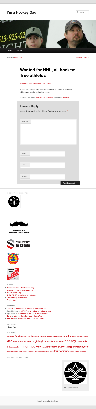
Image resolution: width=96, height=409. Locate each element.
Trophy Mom (11, 300)
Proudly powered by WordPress (48, 401)
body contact (26, 336)
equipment (19, 341)
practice (10, 351)
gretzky (61, 341)
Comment (26, 121)
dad (9, 341)
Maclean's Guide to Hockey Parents (20, 290)
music (44, 347)
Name (25, 153)
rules (20, 351)
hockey (70, 340)
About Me (19, 50)
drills (14, 341)
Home (10, 50)
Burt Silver (11, 318)
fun (32, 341)
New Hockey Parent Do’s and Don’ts (31, 318)
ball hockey (10, 336)
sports (33, 351)
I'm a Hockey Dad (21, 12)
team (48, 351)
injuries (79, 341)
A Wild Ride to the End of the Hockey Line (31, 308)
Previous (78, 57)
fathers (29, 341)
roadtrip (15, 351)
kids (85, 341)
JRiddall (50, 97)
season (25, 351)
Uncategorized (40, 97)
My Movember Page (14, 292)
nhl (48, 346)
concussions (78, 336)
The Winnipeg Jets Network (17, 297)
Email (25, 165)
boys (33, 336)
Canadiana (48, 336)
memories (16, 347)
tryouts (71, 351)
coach (59, 336)
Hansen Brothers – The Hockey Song (20, 288)
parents (75, 346)
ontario (53, 346)
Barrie (18, 336)
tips (52, 351)
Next (86, 57)
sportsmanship (41, 351)
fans (25, 341)
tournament (61, 351)
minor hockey (30, 346)
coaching (68, 336)
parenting (64, 346)
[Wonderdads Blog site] (13, 264)
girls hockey (48, 341)
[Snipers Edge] (19, 249)
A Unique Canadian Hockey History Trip (28, 316)
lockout (10, 347)
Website (24, 176)
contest (85, 336)
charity (54, 336)
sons (29, 351)
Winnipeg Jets (80, 351)
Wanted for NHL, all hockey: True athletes (36, 83)
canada (40, 336)
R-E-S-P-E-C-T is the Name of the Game (21, 295)
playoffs (84, 346)
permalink (66, 97)
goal (57, 341)
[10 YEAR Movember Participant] (19, 234)
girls (37, 341)
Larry (9, 316)
